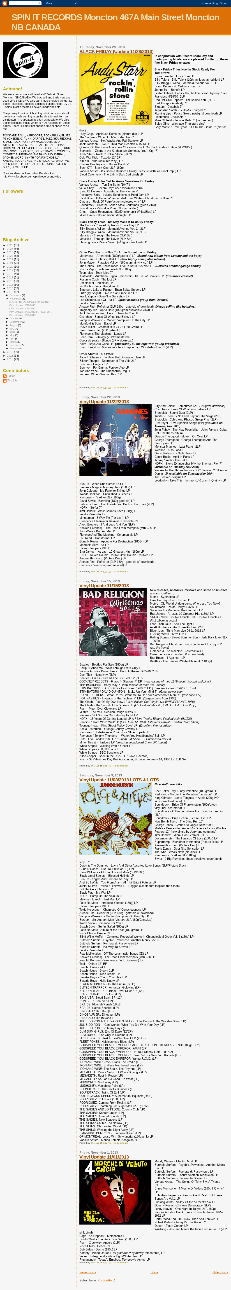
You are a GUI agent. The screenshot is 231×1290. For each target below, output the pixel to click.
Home (154, 1272)
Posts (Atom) (106, 1280)
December (16, 295)
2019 (10, 270)
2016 (10, 281)
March (13, 342)
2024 (10, 252)
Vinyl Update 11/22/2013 (104, 401)
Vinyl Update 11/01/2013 (104, 1156)
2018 (10, 273)
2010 (10, 359)
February (15, 345)
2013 (10, 291)
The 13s (12, 380)
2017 (10, 277)
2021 (10, 263)
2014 (10, 288)
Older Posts (220, 1272)
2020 (10, 266)
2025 (10, 248)
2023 (10, 255)
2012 (10, 352)
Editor (11, 375)
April (12, 338)
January (14, 348)
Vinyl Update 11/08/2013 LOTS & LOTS (119, 779)
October (14, 318)
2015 (10, 284)
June (13, 331)
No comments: (121, 387)
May (12, 335)
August (14, 325)
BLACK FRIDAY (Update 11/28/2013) (116, 51)
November (16, 298)
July (12, 328)
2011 (10, 355)
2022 (10, 259)
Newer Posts (87, 1272)
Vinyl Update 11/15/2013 (104, 585)
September (16, 321)
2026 (10, 245)
